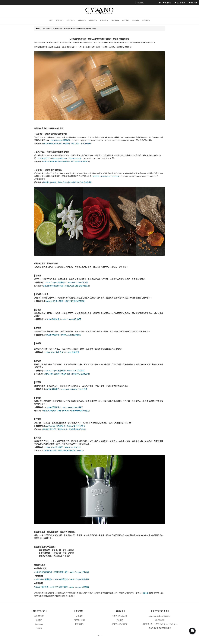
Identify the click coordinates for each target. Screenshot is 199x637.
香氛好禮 (125, 20)
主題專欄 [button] (145, 20)
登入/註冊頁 (181, 2)
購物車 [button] (193, 2)
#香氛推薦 (46, 28)
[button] (59, 20)
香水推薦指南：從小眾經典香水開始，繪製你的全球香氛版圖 (74, 28)
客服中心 (168, 2)
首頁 (51, 20)
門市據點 (135, 20)
